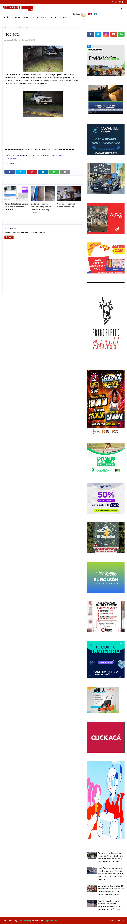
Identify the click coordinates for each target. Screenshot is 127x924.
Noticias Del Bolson (13, 40)
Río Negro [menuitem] (41, 17)
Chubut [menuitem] (53, 17)
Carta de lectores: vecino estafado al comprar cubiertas (16, 207)
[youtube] (113, 34)
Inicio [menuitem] (6, 17)
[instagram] (120, 2)
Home (112, 921)
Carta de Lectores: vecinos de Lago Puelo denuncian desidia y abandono (41, 208)
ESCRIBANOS (10, 158)
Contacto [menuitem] (64, 17)
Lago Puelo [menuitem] (29, 17)
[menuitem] (85, 16)
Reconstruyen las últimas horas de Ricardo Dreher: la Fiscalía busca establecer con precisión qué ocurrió (110, 857)
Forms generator (11, 155)
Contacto (121, 921)
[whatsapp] (121, 34)
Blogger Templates (50, 921)
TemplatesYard (23, 921)
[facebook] (112, 2)
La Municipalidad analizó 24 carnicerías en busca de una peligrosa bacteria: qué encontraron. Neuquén (111, 890)
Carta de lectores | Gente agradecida (66, 205)
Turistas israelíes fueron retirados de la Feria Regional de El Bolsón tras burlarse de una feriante (110, 905)
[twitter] (116, 2)
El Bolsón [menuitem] (16, 17)
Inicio (6, 27)
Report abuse (57, 155)
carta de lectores (15, 27)
